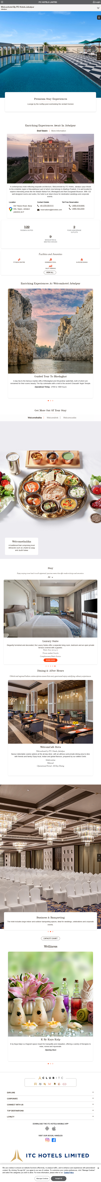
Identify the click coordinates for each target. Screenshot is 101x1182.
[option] (50, 61)
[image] (50, 331)
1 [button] (48, 400)
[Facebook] (54, 1140)
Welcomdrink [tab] (52, 418)
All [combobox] (49, 577)
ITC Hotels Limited (48, 2)
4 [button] (52, 666)
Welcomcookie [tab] (69, 418)
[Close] (98, 1168)
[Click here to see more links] (98, 8)
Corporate (12, 1099)
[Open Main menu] (2, 2)
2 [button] (50, 400)
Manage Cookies (42, 1178)
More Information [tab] (58, 131)
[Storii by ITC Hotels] (54, 1084)
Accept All (58, 1178)
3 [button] (52, 400)
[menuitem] (2, 2)
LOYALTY (10, 1117)
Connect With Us (15, 1105)
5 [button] (55, 666)
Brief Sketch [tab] (42, 131)
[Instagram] (47, 1140)
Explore (11, 1093)
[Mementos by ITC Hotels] (40, 1084)
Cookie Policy (69, 1173)
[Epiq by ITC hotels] (44, 1084)
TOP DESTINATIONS (15, 1111)
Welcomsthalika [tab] (35, 418)
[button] (99, 58)
